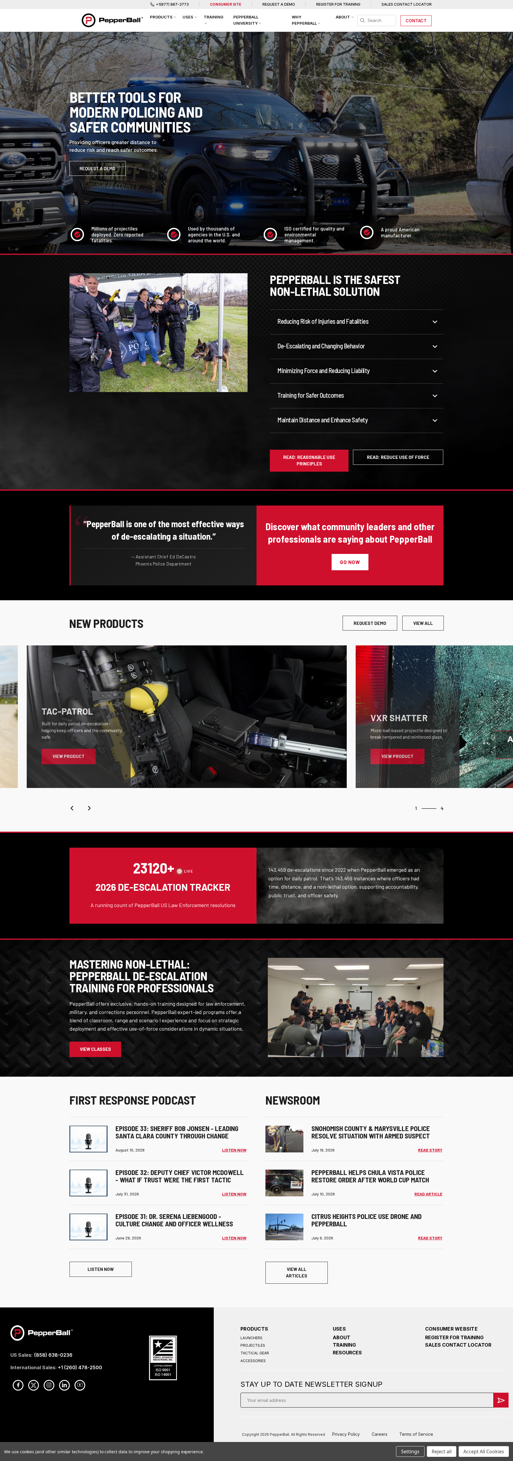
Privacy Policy (346, 1434)
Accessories (253, 1361)
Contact (416, 20)
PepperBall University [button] (245, 20)
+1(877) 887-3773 (172, 4)
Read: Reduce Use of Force (398, 457)
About (341, 1337)
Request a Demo (278, 4)
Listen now (101, 1269)
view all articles (296, 1272)
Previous (72, 808)
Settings (410, 1451)
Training (344, 1345)
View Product (69, 756)
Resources (347, 1353)
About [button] (343, 17)
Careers (379, 1434)
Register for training (454, 1337)
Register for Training (338, 4)
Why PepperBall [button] (304, 20)
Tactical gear (254, 1353)
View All (423, 623)
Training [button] (213, 17)
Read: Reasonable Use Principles (309, 460)
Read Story (430, 1149)
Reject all (442, 1451)
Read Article (428, 1193)
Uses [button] (188, 17)
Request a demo (97, 168)
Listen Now (234, 1149)
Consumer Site (225, 4)
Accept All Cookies (483, 1451)
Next (88, 808)
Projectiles (252, 1345)
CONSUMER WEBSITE (451, 1329)
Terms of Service (416, 1434)
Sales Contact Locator (406, 4)
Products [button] (161, 17)
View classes (95, 1049)
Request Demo (370, 623)
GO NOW (350, 562)
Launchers (251, 1338)
